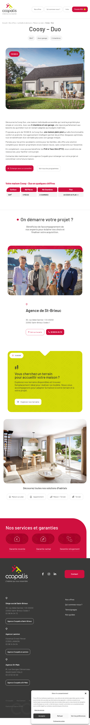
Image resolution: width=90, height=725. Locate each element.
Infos (67, 9)
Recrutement (21, 701)
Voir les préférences (78, 716)
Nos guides (70, 614)
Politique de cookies (59, 721)
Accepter (42, 716)
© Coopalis (9, 701)
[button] (86, 693)
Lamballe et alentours (24, 23)
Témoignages (71, 609)
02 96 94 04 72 (12, 613)
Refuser (60, 716)
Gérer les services (39, 710)
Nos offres (37, 9)
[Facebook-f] (43, 574)
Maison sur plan (38, 23)
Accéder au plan (69, 195)
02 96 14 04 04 (12, 644)
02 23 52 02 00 (12, 675)
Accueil (4, 23)
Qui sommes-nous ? (53, 9)
